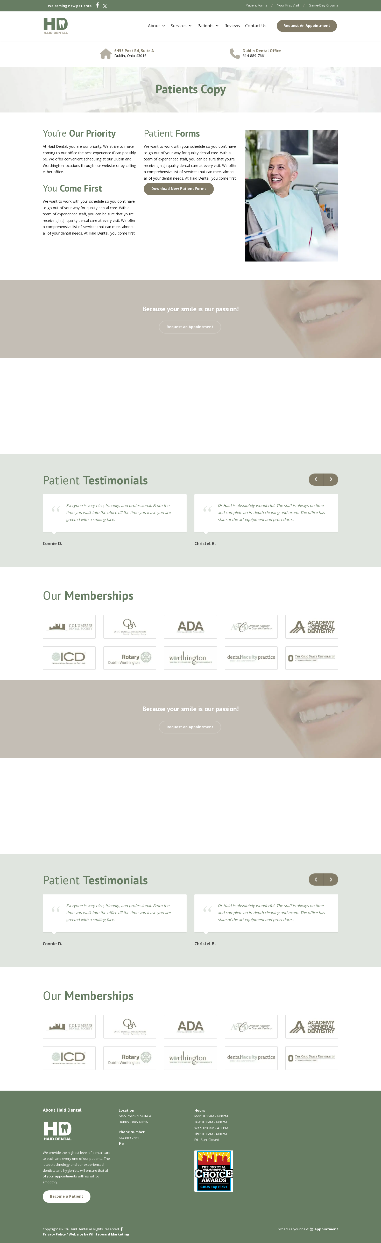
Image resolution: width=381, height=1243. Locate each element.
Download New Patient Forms (178, 188)
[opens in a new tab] (96, 5)
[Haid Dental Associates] (56, 26)
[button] (316, 480)
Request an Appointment (190, 326)
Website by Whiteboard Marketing (99, 1234)
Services (179, 26)
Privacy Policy (54, 1234)
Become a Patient (66, 1196)
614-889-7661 (254, 55)
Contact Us (255, 26)
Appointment (326, 1229)
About (154, 26)
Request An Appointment (307, 25)
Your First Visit (288, 5)
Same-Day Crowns (323, 5)
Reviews (232, 26)
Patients (205, 26)
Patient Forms (256, 5)
